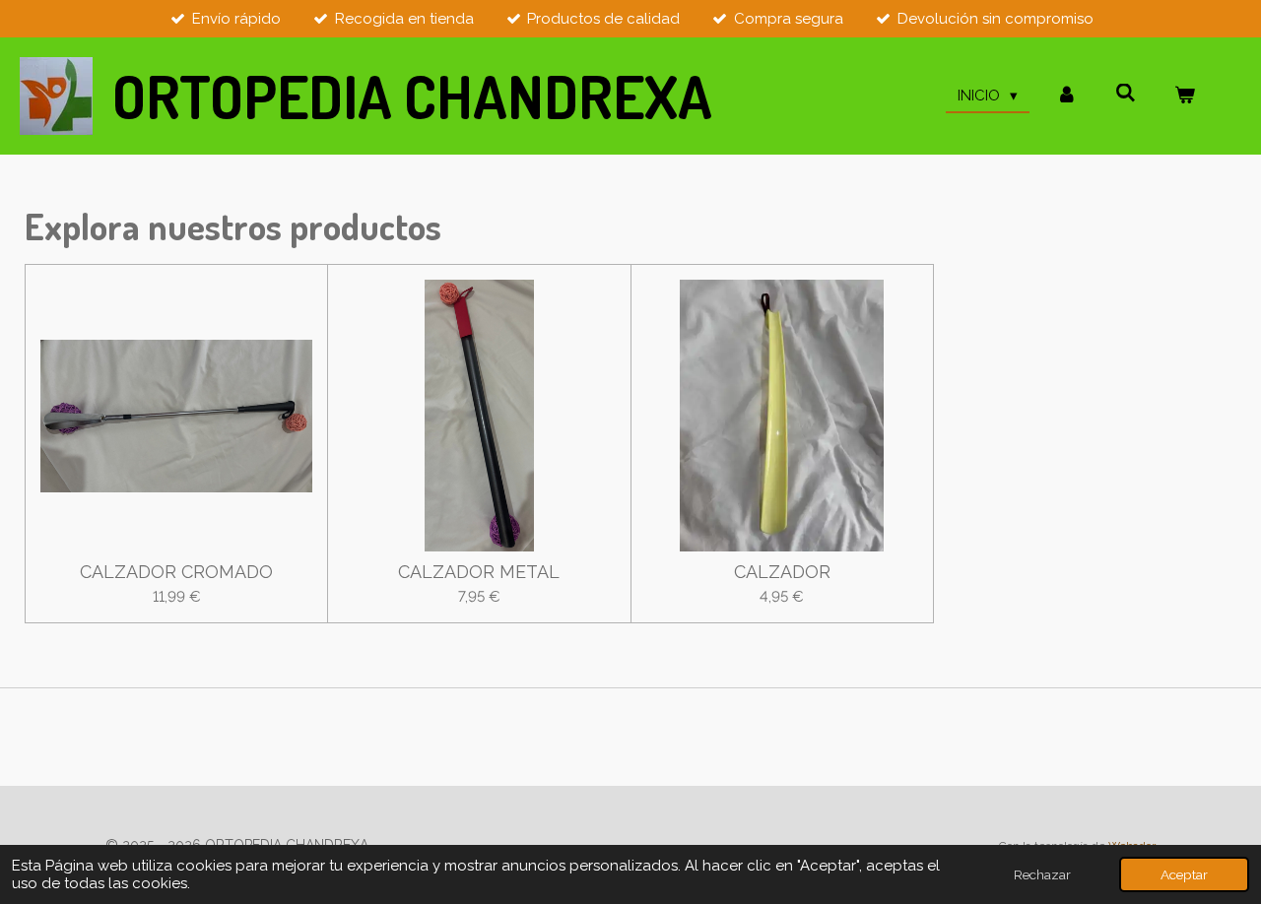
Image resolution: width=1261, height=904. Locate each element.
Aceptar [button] (1184, 874)
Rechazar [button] (1042, 874)
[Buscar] (1125, 93)
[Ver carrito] (1184, 96)
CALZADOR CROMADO (176, 571)
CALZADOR (782, 571)
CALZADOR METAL (479, 571)
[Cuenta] (1066, 96)
